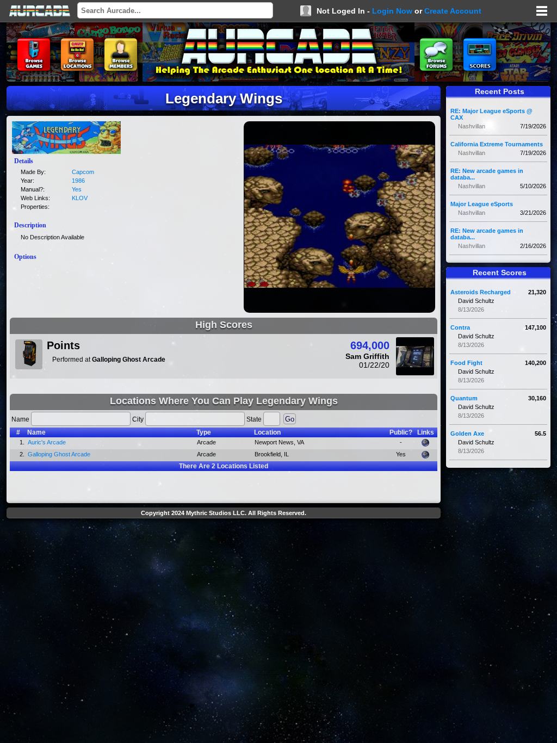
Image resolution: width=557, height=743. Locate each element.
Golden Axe (467, 433)
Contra (460, 327)
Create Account (452, 11)
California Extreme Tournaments (496, 144)
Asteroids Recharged (480, 292)
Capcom (83, 172)
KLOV (80, 198)
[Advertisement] (224, 547)
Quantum (464, 398)
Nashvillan (471, 126)
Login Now (392, 11)
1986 (78, 180)
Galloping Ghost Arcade (59, 454)
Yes (77, 189)
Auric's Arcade (47, 442)
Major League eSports (481, 204)
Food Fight (466, 363)
